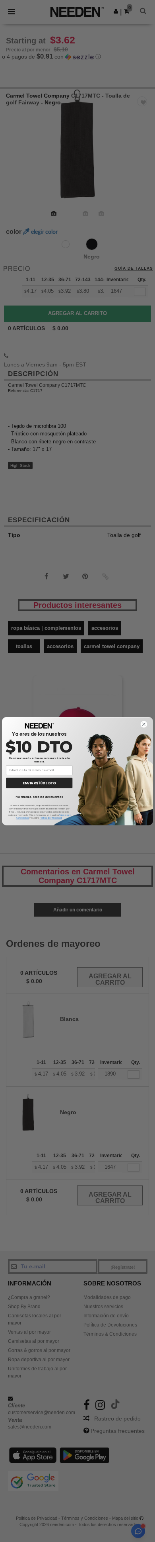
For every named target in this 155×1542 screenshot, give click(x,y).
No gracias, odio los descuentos (38, 797)
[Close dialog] (143, 724)
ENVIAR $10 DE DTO (39, 782)
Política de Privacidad (51, 818)
